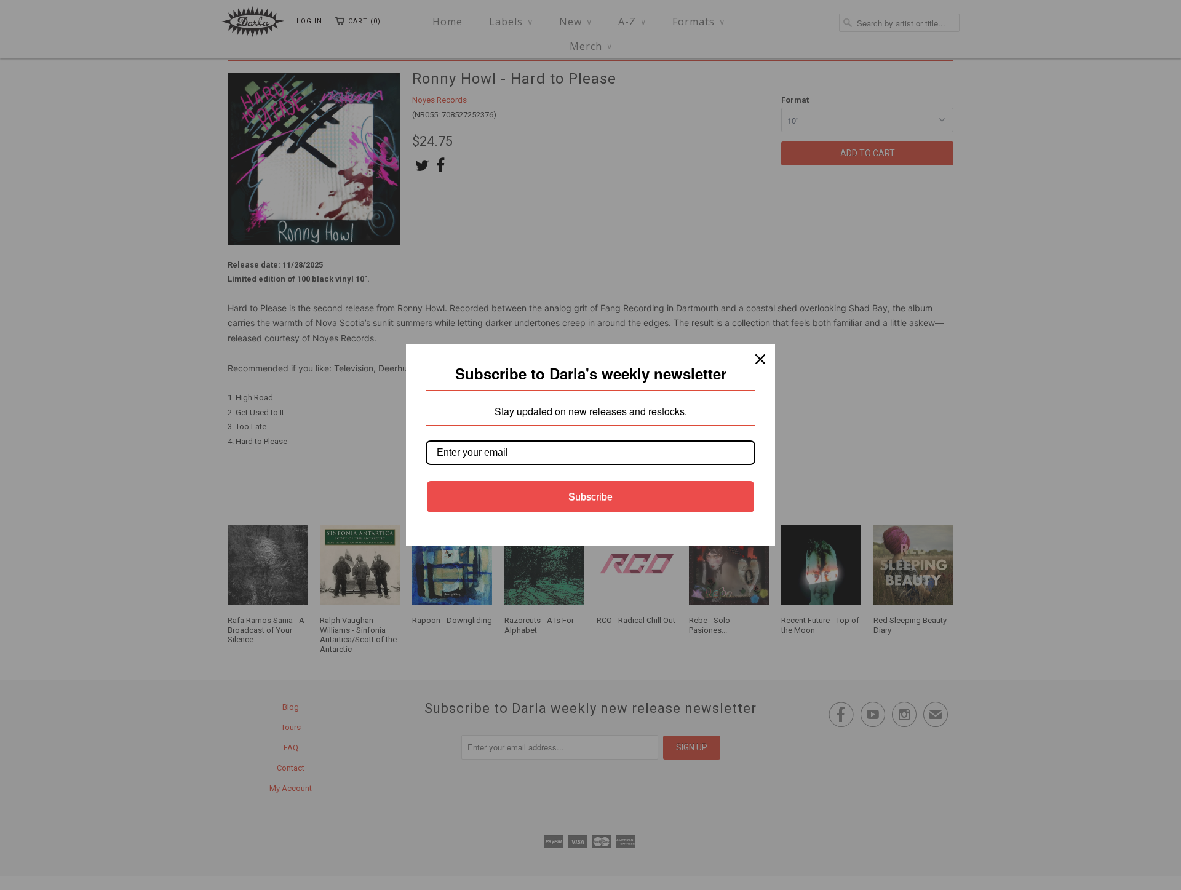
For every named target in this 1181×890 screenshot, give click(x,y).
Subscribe (590, 496)
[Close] (760, 359)
